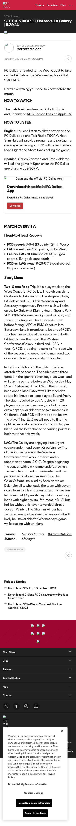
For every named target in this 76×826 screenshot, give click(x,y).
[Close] (62, 731)
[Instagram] (26, 706)
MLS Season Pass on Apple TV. (49, 114)
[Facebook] (16, 706)
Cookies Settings (33, 792)
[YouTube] (36, 706)
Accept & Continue (35, 813)
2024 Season (15, 549)
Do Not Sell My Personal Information (27, 784)
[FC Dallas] (6, 5)
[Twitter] (6, 706)
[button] (71, 5)
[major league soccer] (5, 722)
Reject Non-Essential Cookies (34, 802)
